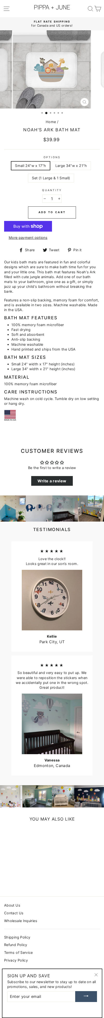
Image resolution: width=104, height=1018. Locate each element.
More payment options (28, 237)
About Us (12, 905)
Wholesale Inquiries (20, 921)
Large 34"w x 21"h (71, 166)
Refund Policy (15, 945)
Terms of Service (18, 952)
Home (51, 122)
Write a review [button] (51, 480)
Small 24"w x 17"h (30, 166)
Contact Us (14, 913)
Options (52, 157)
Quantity (52, 190)
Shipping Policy (17, 937)
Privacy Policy (16, 960)
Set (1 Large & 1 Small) (51, 178)
